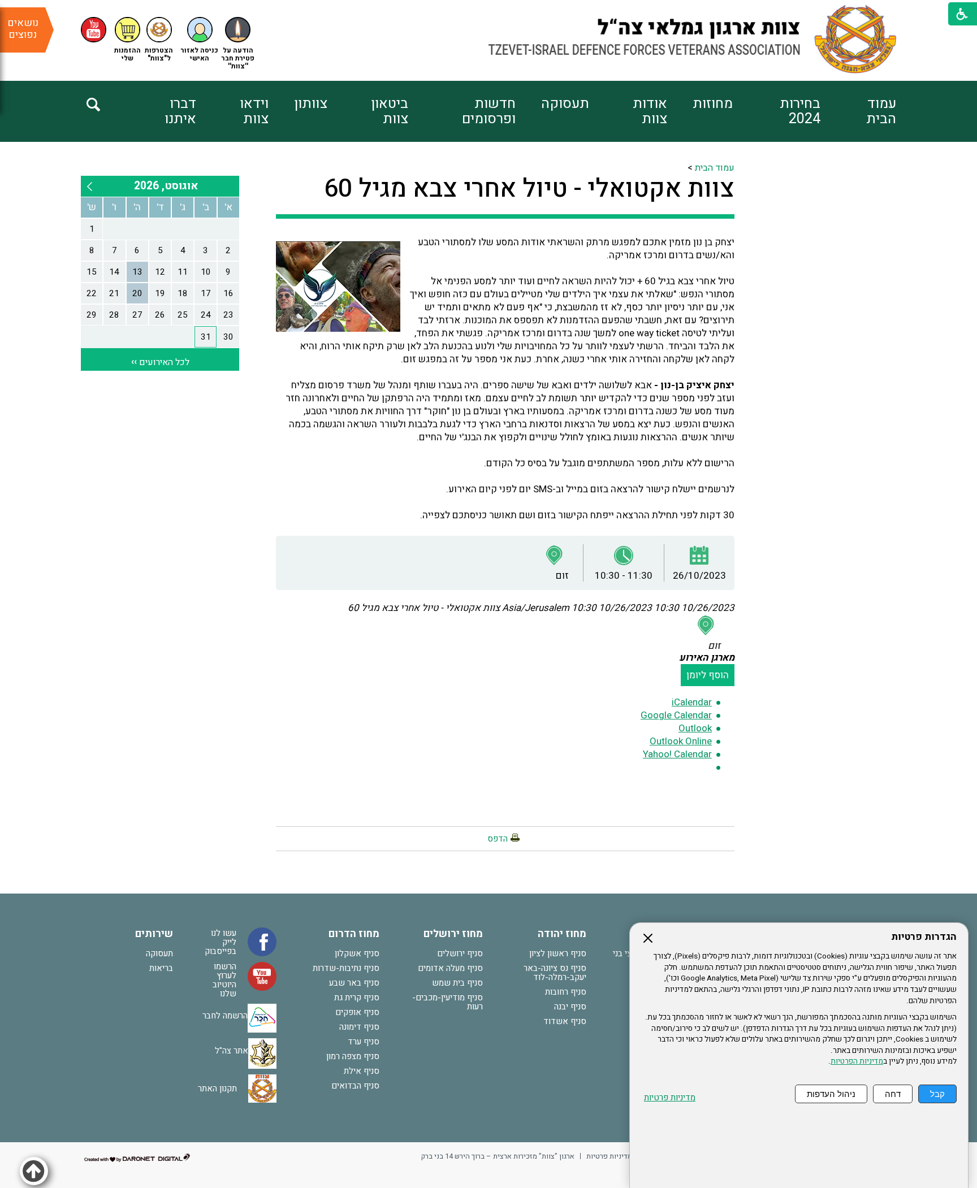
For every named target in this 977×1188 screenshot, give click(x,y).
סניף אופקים (357, 1012)
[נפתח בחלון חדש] (93, 29)
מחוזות (713, 103)
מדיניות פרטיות (669, 1097)
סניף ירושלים (460, 953)
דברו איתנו (180, 111)
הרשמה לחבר (225, 1015)
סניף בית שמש (457, 983)
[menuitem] (858, 111)
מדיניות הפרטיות (857, 1061)
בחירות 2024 (800, 111)
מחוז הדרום (353, 934)
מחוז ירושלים (453, 934)
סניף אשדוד (564, 1021)
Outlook (695, 728)
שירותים (154, 934)
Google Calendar (676, 715)
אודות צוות (650, 111)
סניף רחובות (565, 992)
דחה (893, 1094)
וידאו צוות (254, 111)
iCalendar (692, 702)
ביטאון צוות (389, 111)
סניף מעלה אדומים (450, 968)
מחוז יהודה (562, 934)
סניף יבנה (570, 1006)
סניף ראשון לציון (557, 953)
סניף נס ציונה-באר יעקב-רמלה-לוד (555, 972)
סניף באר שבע (354, 983)
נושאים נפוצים (22, 28)
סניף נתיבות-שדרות (346, 968)
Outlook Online (681, 741)
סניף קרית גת (356, 997)
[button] (199, 40)
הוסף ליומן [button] (707, 675)
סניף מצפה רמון (352, 1056)
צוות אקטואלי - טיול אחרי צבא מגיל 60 (529, 188)
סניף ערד (363, 1041)
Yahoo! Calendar (677, 754)
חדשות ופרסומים (488, 111)
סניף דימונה (359, 1027)
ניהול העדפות (831, 1094)
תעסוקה (565, 103)
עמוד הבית (881, 111)
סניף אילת (361, 1071)
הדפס (497, 839)
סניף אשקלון (357, 953)
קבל (937, 1094)
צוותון (310, 103)
